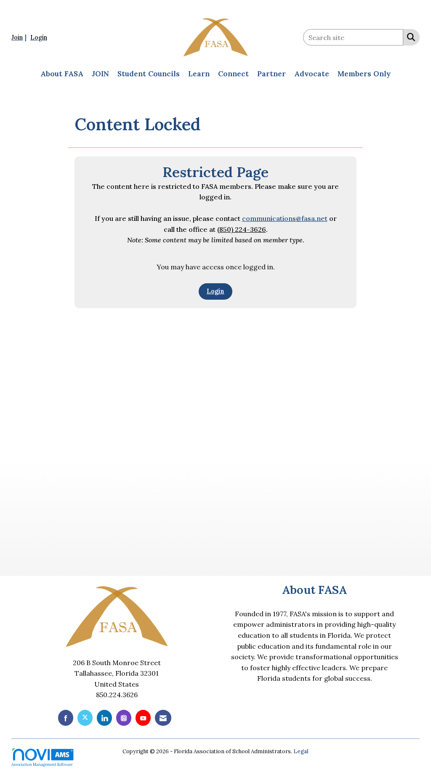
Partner (271, 73)
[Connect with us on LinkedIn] (104, 717)
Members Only (364, 73)
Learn (199, 73)
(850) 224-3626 (241, 229)
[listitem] (20, 37)
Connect (233, 73)
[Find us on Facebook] (65, 717)
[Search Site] (409, 36)
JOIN (100, 73)
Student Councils (148, 73)
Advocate (311, 73)
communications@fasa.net (284, 218)
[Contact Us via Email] (163, 717)
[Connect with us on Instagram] (123, 717)
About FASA (61, 73)
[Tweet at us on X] (85, 717)
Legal (301, 751)
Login (215, 291)
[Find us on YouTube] (143, 717)
